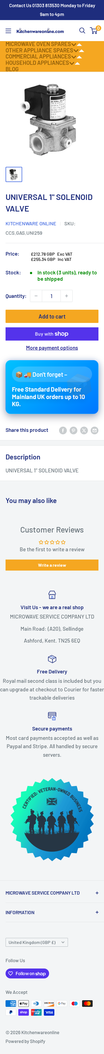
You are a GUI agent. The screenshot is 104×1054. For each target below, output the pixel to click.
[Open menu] (8, 31)
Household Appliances (37, 62)
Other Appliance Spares (39, 50)
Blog (12, 69)
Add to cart (52, 316)
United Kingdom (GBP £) (32, 942)
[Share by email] (94, 430)
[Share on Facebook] (63, 430)
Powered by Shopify (25, 1041)
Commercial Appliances (38, 56)
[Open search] (82, 31)
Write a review (52, 565)
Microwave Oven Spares (38, 44)
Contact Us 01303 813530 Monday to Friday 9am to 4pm (52, 9)
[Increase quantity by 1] (66, 296)
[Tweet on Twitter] (84, 430)
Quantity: (16, 296)
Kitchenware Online (31, 223)
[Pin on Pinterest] (73, 430)
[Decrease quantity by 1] (36, 296)
